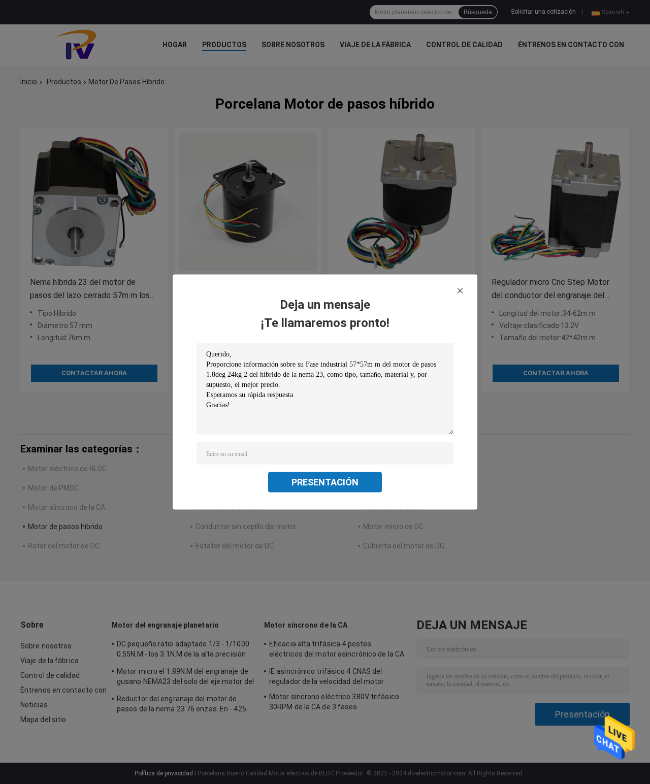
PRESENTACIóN (325, 482)
